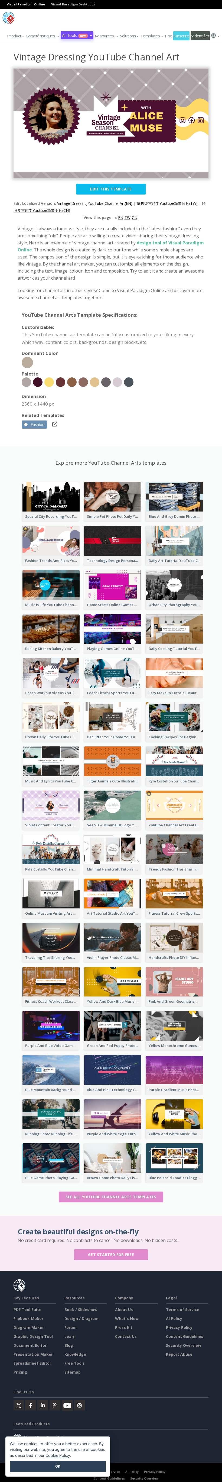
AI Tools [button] (74, 35)
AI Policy (174, 1318)
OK (57, 1466)
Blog (68, 1345)
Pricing (20, 1372)
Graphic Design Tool (33, 1336)
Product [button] (14, 35)
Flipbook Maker (28, 1318)
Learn (70, 1336)
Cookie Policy (57, 1455)
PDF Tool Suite (27, 1309)
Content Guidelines (184, 1336)
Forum (70, 1327)
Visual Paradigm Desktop (71, 4)
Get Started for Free (111, 1254)
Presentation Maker (33, 1354)
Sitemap (72, 1372)
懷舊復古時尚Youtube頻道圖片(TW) (167, 203)
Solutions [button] (128, 35)
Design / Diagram (81, 1318)
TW (127, 217)
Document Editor (30, 1345)
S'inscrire (181, 35)
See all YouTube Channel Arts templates (111, 1196)
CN (134, 217)
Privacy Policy (179, 1327)
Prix (168, 35)
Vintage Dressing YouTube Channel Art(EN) (94, 203)
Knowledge (75, 1354)
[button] (42, 35)
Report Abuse (179, 1354)
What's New (127, 1318)
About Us (124, 1309)
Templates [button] (150, 35)
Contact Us (126, 1336)
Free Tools (74, 1363)
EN (120, 217)
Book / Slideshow (80, 1309)
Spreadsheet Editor (32, 1363)
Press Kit (123, 1327)
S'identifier (200, 35)
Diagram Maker (29, 1327)
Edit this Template (111, 189)
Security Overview (183, 1345)
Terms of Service (182, 1309)
